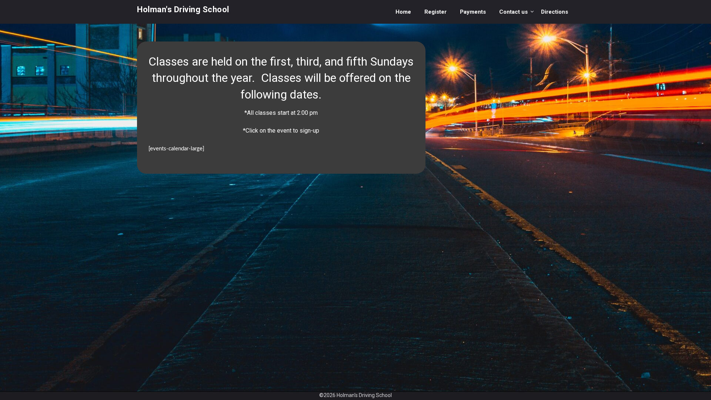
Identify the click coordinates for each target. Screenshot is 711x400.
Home (403, 12)
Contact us (513, 12)
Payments (473, 12)
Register (435, 12)
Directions (554, 12)
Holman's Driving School (183, 9)
